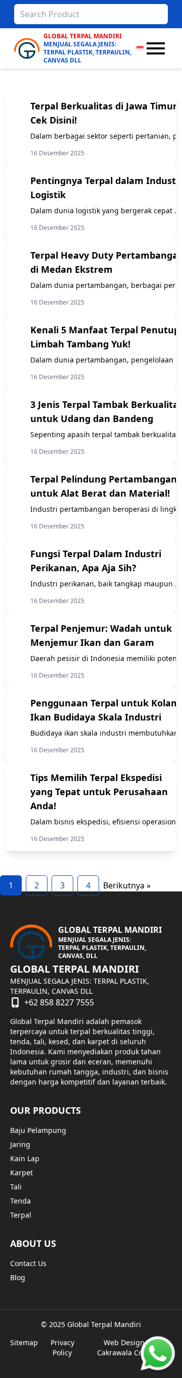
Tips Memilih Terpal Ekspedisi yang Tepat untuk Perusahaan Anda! (99, 791)
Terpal (20, 1215)
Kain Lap (24, 1158)
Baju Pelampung (38, 1130)
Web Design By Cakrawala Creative (129, 1347)
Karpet (21, 1172)
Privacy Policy (62, 1347)
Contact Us (28, 1263)
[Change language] (140, 48)
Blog (17, 1277)
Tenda (20, 1201)
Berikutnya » (127, 885)
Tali (16, 1186)
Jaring (20, 1144)
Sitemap (24, 1342)
